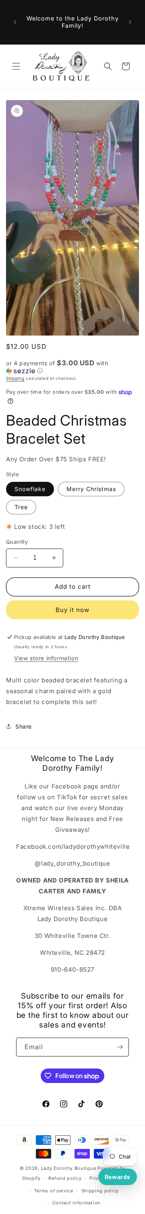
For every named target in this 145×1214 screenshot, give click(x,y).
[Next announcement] (130, 22)
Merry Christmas (91, 488)
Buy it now (72, 610)
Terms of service (53, 1191)
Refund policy (64, 1178)
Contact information (76, 1203)
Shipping (15, 378)
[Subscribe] (119, 1047)
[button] (16, 66)
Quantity (17, 541)
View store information (46, 658)
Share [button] (23, 726)
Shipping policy (100, 1191)
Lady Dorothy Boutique (68, 1168)
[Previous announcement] (15, 22)
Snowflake (30, 488)
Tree (21, 507)
